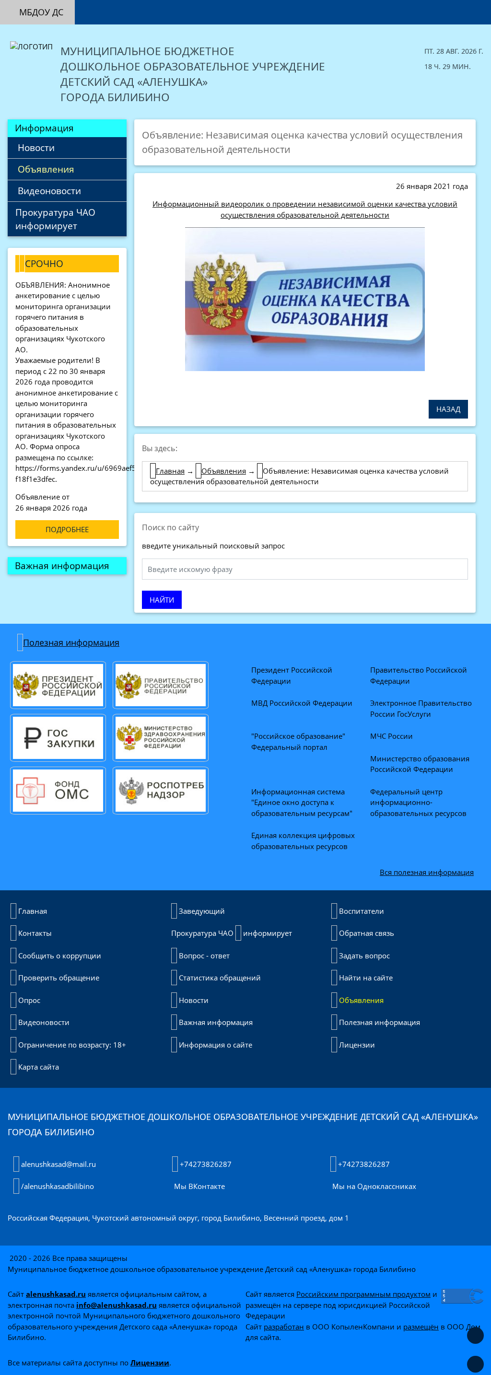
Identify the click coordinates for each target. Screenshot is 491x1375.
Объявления (44, 169)
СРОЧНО (44, 263)
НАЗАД (448, 409)
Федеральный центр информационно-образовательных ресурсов (418, 802)
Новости (35, 147)
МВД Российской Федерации (301, 703)
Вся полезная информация (427, 872)
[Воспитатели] (178, 6)
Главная (170, 471)
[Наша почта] (433, 6)
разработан (284, 1326)
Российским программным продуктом (363, 1294)
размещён (421, 1326)
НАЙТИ (162, 600)
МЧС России (391, 736)
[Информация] (132, 7)
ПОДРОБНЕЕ (67, 529)
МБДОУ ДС (41, 12)
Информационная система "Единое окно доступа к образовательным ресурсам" (301, 802)
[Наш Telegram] (479, 6)
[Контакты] (201, 6)
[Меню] (86, 7)
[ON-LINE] (109, 7)
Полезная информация (71, 642)
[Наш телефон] (456, 6)
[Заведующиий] (155, 6)
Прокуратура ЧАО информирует (57, 219)
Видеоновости (48, 191)
